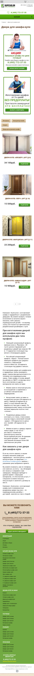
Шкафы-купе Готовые (8, 618)
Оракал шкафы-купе (8, 572)
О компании (6, 538)
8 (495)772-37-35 (18, 512)
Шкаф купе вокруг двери (9, 605)
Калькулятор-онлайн (17, 68)
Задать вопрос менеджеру (17, 531)
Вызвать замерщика (17, 110)
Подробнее (24, 164)
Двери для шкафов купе (9, 599)
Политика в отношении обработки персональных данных (17, 667)
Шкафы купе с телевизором (10, 603)
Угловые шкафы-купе (8, 597)
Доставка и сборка (7, 543)
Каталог (5, 593)
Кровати (5, 629)
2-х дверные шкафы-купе (9, 576)
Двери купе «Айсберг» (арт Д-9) (17, 158)
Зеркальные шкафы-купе (9, 565)
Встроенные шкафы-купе (9, 595)
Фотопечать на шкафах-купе (10, 568)
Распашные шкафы (8, 555)
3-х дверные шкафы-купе (9, 578)
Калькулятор (6, 610)
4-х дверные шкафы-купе (9, 580)
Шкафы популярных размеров (8, 585)
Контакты (5, 547)
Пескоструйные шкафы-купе (10, 570)
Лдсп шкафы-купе (7, 574)
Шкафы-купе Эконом (8, 563)
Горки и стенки (6, 625)
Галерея (5, 125)
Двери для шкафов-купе (14, 22)
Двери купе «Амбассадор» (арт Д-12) (17, 281)
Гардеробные (6, 601)
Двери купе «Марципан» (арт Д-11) (17, 240)
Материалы (6, 121)
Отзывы (5, 545)
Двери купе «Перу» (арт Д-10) (17, 199)
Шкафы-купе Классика (8, 561)
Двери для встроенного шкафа (11, 129)
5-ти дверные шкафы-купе (9, 583)
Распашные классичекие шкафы (9, 558)
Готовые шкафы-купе (8, 553)
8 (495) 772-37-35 (18, 12)
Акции (4, 540)
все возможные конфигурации (15, 460)
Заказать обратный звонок (9, 661)
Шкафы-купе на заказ (8, 616)
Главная (4, 22)
